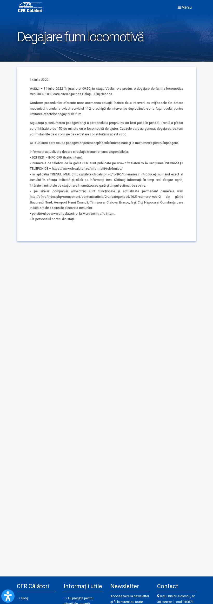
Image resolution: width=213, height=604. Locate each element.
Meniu (186, 7)
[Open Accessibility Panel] (8, 596)
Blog (24, 598)
